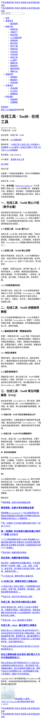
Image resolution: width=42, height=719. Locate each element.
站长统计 (5, 704)
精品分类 (9, 26)
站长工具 (20, 159)
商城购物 (14, 41)
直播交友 (14, 63)
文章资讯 (9, 85)
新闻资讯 (14, 66)
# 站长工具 (24, 144)
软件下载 (14, 46)
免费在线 (14, 29)
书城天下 (14, 32)
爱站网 (13, 159)
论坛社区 (14, 52)
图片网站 (14, 43)
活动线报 (14, 88)
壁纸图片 (14, 80)
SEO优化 (14, 91)
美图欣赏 (9, 74)
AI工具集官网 (16, 38)
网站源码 (9, 97)
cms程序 (13, 60)
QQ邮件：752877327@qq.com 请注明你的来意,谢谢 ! (17, 701)
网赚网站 (14, 94)
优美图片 (14, 77)
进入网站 (4, 164)
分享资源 (14, 55)
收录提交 (4, 107)
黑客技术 (9, 21)
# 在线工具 (15, 144)
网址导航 (14, 35)
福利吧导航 (15, 69)
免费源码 (14, 99)
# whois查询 (13, 147)
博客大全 (14, 71)
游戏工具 (14, 57)
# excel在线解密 (11, 150)
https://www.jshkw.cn (24, 186)
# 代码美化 (33, 144)
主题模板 (14, 102)
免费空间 (14, 49)
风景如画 (14, 83)
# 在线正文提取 (25, 147)
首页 (7, 18)
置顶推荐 (14, 24)
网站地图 (18, 699)
